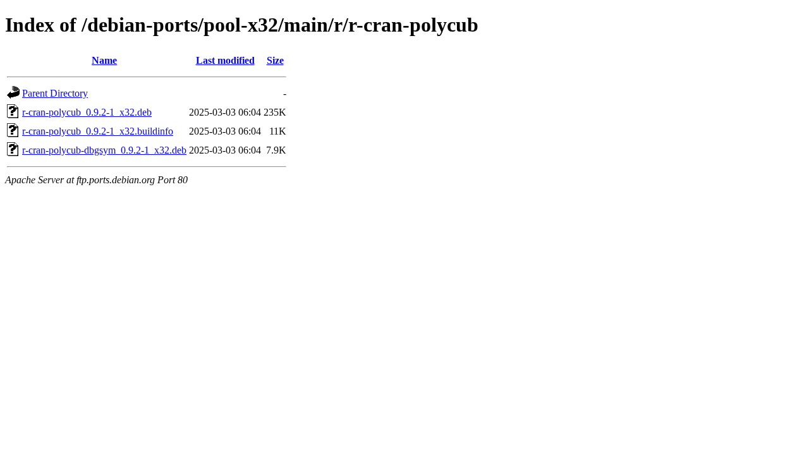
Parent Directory (55, 93)
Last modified (225, 60)
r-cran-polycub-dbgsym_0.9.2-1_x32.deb (104, 150)
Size (275, 60)
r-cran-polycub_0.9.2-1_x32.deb (87, 112)
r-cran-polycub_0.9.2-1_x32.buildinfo (97, 131)
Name (104, 60)
